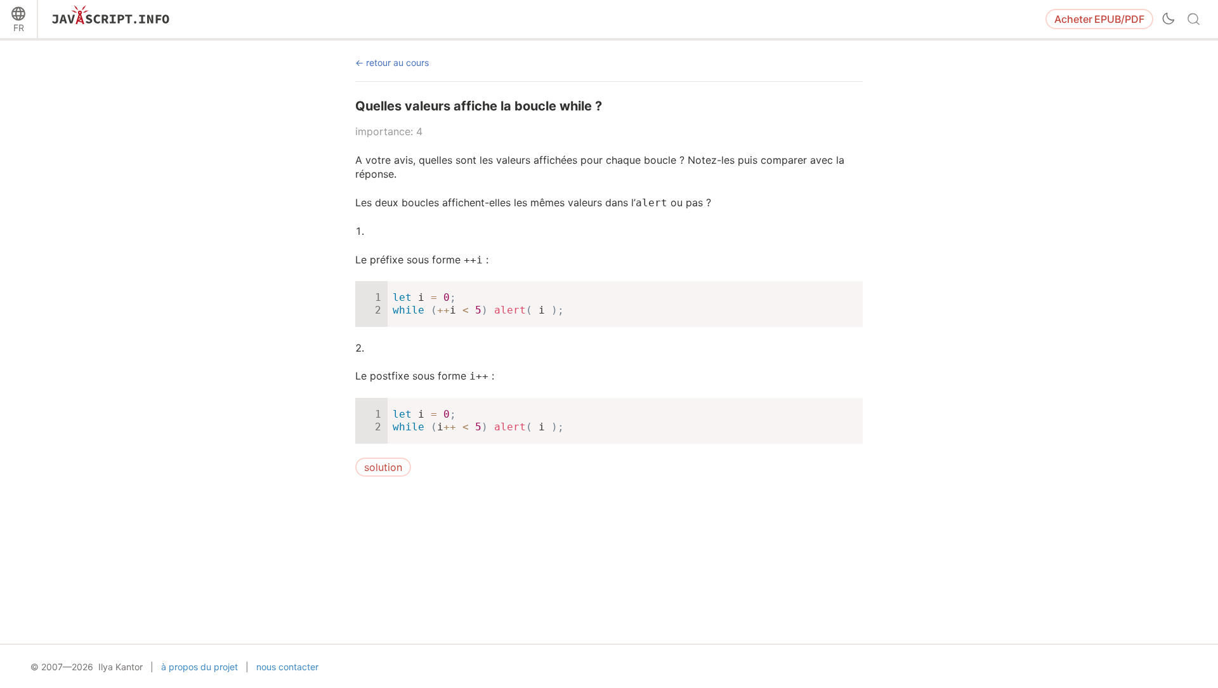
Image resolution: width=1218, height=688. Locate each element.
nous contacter (287, 666)
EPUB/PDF (1099, 19)
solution (383, 467)
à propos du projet (199, 666)
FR (18, 27)
